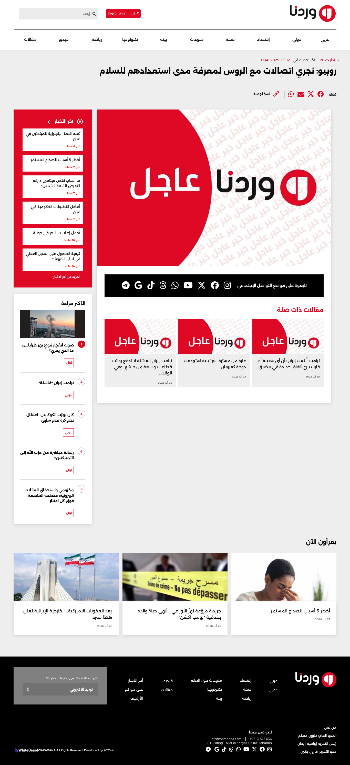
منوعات (197, 39)
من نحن (330, 728)
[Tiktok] (151, 285)
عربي (135, 12)
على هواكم (134, 689)
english (116, 13)
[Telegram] (126, 285)
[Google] (138, 285)
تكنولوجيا (130, 39)
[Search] (94, 14)
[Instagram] (227, 285)
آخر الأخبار (135, 680)
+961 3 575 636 (261, 739)
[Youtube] (188, 285)
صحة (230, 39)
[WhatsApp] (175, 285)
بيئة (163, 39)
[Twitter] (310, 94)
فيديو (64, 39)
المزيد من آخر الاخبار (66, 277)
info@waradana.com (226, 739)
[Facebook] (320, 94)
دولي (296, 39)
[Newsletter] (28, 690)
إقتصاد (263, 39)
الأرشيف (136, 698)
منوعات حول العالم (206, 680)
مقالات (30, 39)
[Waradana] (312, 13)
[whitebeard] (26, 750)
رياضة (97, 39)
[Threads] (163, 285)
